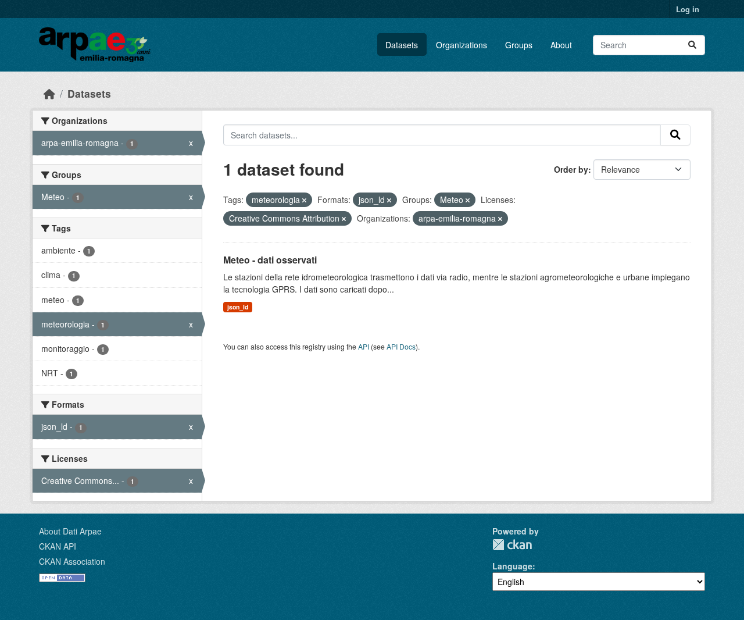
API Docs (401, 346)
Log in (687, 9)
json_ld (237, 306)
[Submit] (692, 45)
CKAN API (57, 546)
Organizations (461, 45)
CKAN (512, 545)
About (561, 45)
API (363, 346)
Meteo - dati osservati (270, 259)
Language (512, 566)
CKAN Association (72, 561)
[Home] (49, 93)
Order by (571, 169)
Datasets (401, 45)
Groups (518, 45)
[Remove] (304, 200)
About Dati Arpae (70, 531)
